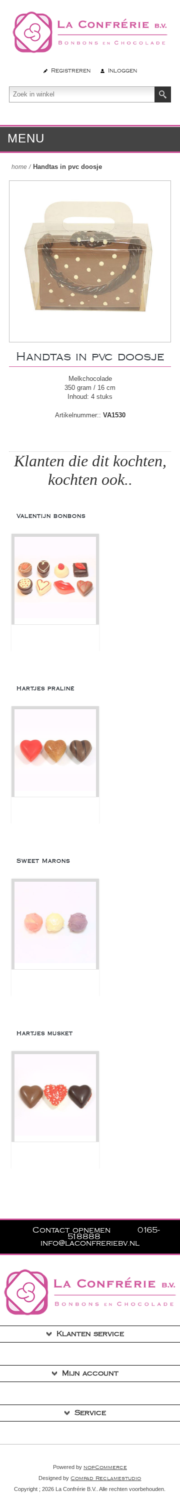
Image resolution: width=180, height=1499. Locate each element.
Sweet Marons (43, 861)
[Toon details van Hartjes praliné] (55, 753)
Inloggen (122, 70)
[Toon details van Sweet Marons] (55, 925)
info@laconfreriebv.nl (90, 1243)
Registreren (70, 70)
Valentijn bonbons (51, 516)
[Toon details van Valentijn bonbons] (55, 580)
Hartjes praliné (45, 688)
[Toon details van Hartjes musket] (55, 1098)
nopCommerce (105, 1468)
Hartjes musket (44, 1033)
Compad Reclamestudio (105, 1479)
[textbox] (82, 94)
